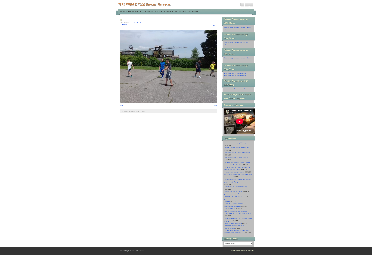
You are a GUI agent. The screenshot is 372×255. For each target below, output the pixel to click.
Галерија (182, 11)
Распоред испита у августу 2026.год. (235, 143)
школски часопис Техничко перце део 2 (235, 75)
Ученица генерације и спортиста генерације (237, 152)
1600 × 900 (136, 22)
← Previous (123, 24)
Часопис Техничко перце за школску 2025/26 (237, 147)
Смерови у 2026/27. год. (153, 11)
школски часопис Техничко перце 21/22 (235, 89)
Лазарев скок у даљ (230, 208)
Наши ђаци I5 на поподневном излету (235, 186)
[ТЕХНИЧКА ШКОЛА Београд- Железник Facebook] (242, 4)
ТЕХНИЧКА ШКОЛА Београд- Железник (144, 4)
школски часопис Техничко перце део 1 (235, 73)
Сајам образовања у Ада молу (233, 223)
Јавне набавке (193, 11)
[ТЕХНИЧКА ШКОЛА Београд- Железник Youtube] (247, 4)
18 (140, 22)
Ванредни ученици (170, 11)
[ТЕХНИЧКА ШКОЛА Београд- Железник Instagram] (251, 4)
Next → (215, 25)
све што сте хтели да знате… (130, 11)
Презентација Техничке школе (233, 191)
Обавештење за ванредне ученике (234, 172)
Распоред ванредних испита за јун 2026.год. (237, 157)
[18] (168, 66)
